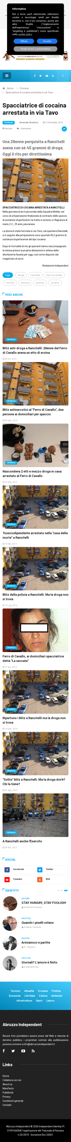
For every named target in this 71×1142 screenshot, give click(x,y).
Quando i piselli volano (38, 922)
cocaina (55, 282)
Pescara (8, 128)
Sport (39, 1000)
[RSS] (53, 75)
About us (7, 1084)
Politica (26, 938)
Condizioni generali (13, 1100)
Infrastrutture (24, 1000)
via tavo (10, 282)
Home (10, 88)
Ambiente (56, 995)
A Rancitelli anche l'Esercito (22, 841)
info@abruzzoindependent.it (39, 1044)
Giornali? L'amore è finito (39, 962)
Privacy (7, 1096)
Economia (15, 995)
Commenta (25, 128)
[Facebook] (34, 75)
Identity (12, 890)
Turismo (15, 991)
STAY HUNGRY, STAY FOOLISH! (44, 903)
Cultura (25, 899)
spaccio (40, 282)
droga (21, 275)
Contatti (7, 1105)
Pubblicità (8, 1092)
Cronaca (24, 88)
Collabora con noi (12, 1080)
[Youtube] (47, 75)
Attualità (29, 991)
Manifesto (8, 1088)
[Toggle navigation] (7, 75)
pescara (25, 282)
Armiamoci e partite (36, 942)
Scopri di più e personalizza (35, 48)
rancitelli (35, 275)
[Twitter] (40, 75)
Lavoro (50, 1000)
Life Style (26, 918)
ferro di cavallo (54, 275)
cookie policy (25, 34)
